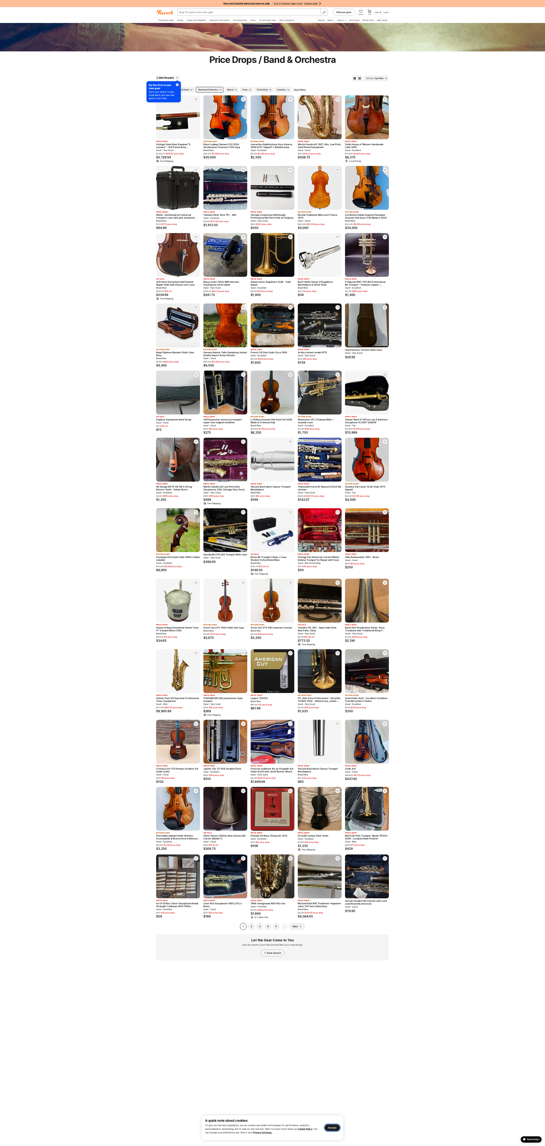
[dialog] (272, 1127)
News (329, 20)
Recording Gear (240, 20)
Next (295, 926)
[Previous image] (160, 117)
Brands (321, 20)
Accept (332, 1127)
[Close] (177, 85)
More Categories (286, 20)
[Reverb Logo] (165, 12)
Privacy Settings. (262, 1132)
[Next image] (196, 117)
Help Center (382, 20)
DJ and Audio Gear (267, 20)
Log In (386, 12)
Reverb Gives (368, 20)
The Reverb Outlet (166, 20)
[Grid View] (354, 78)
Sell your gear (344, 12)
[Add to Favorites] (177, 78)
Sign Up (378, 12)
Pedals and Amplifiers (196, 20)
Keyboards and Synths (220, 20)
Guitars (180, 20)
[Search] (324, 12)
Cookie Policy (305, 1129)
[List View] (359, 78)
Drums (253, 20)
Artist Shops (354, 20)
